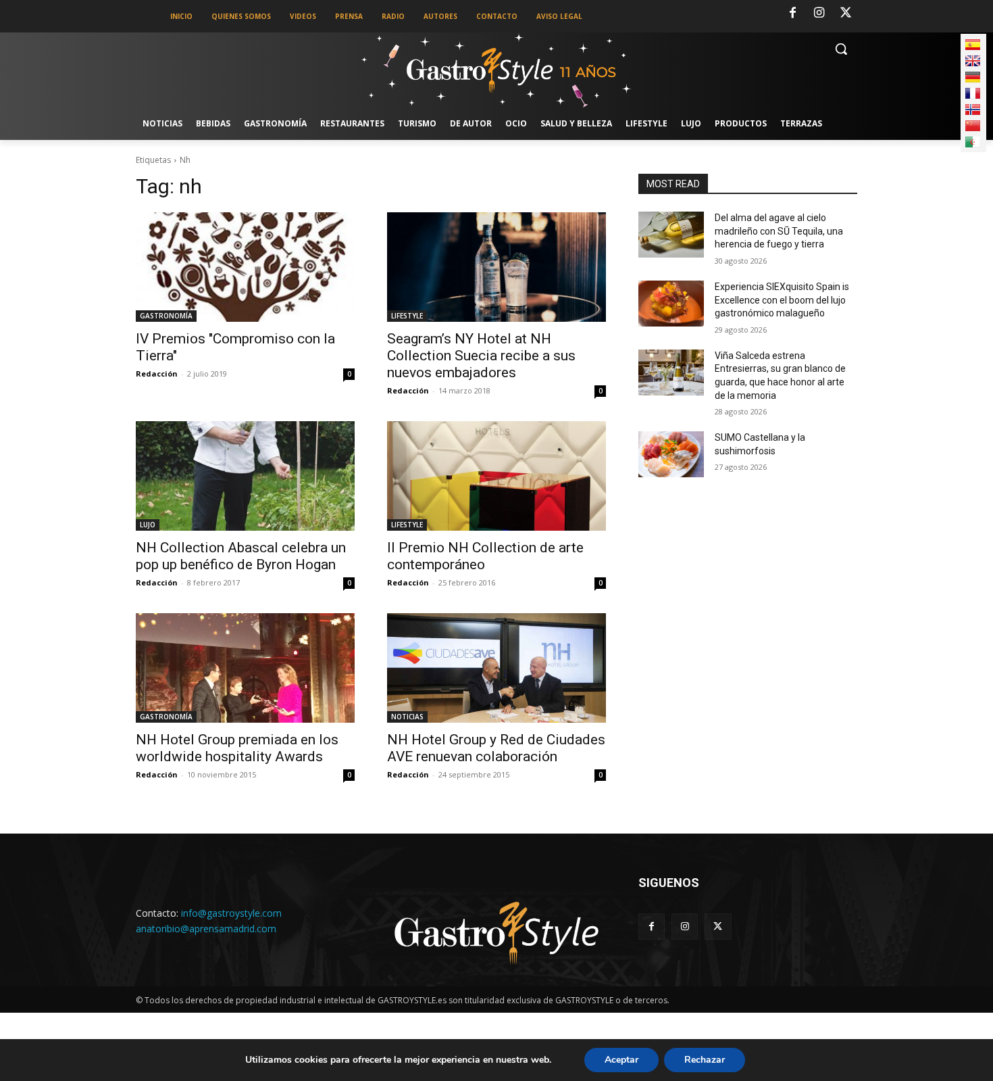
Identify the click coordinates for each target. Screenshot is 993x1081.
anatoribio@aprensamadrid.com (206, 928)
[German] (972, 77)
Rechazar (704, 1059)
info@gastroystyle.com (231, 913)
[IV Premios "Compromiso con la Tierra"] (245, 267)
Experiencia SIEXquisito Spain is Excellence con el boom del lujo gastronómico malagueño (782, 299)
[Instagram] (819, 13)
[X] (845, 13)
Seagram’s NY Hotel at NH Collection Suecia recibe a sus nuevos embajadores (481, 356)
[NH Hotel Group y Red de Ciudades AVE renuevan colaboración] (496, 668)
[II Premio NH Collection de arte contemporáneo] (496, 476)
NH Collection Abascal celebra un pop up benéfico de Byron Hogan (241, 556)
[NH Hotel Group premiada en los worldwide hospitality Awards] (245, 668)
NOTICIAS (407, 716)
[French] (972, 93)
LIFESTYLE (407, 315)
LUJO (147, 524)
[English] (972, 60)
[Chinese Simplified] (972, 125)
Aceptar (621, 1059)
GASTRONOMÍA (166, 315)
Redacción (157, 373)
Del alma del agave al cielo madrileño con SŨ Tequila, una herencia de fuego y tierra (779, 230)
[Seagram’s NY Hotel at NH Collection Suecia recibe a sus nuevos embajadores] (496, 267)
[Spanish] (972, 44)
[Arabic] (972, 142)
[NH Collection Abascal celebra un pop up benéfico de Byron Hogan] (245, 476)
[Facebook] (792, 13)
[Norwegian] (972, 109)
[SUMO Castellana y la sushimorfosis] (671, 454)
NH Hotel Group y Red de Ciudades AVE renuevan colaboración (496, 748)
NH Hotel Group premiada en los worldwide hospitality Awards (237, 748)
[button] (841, 48)
